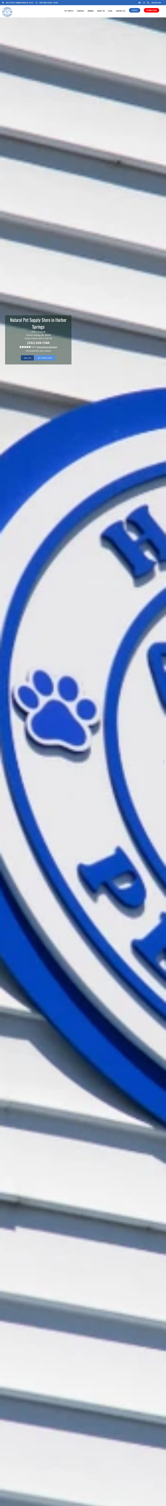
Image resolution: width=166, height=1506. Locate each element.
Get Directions (45, 358)
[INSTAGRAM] (144, 2)
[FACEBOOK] (139, 2)
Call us (27, 358)
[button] (163, 762)
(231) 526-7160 (38, 342)
